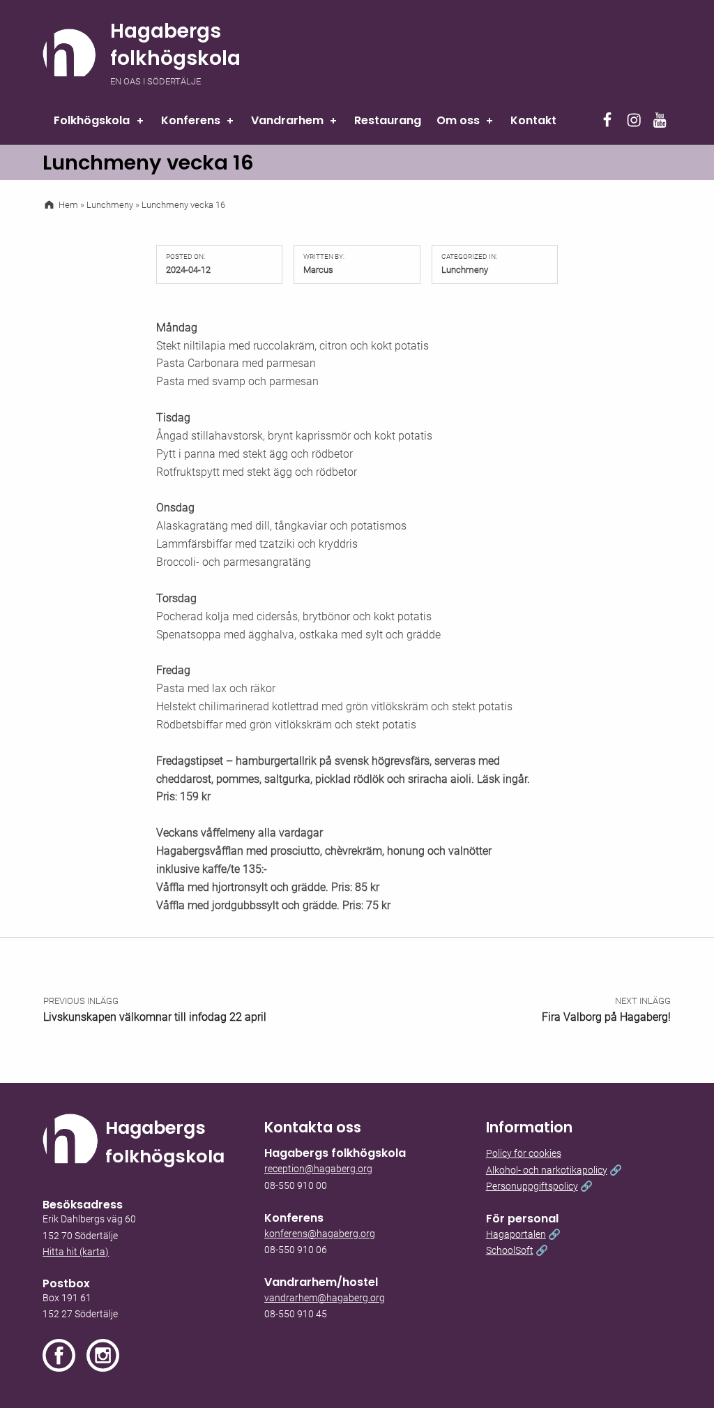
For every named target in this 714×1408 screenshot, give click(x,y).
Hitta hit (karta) (76, 1252)
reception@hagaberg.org (318, 1169)
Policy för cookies (523, 1154)
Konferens (190, 120)
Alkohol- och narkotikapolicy (546, 1170)
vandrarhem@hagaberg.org (324, 1298)
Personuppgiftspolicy (532, 1186)
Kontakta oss (312, 1127)
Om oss (458, 120)
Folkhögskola (92, 120)
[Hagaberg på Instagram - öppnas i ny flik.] (102, 1355)
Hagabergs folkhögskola (175, 44)
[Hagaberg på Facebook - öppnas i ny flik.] (64, 1355)
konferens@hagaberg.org (319, 1234)
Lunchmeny (464, 269)
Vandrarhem (287, 120)
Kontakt (533, 120)
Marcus (318, 269)
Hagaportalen (516, 1235)
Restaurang (387, 120)
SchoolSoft (509, 1251)
